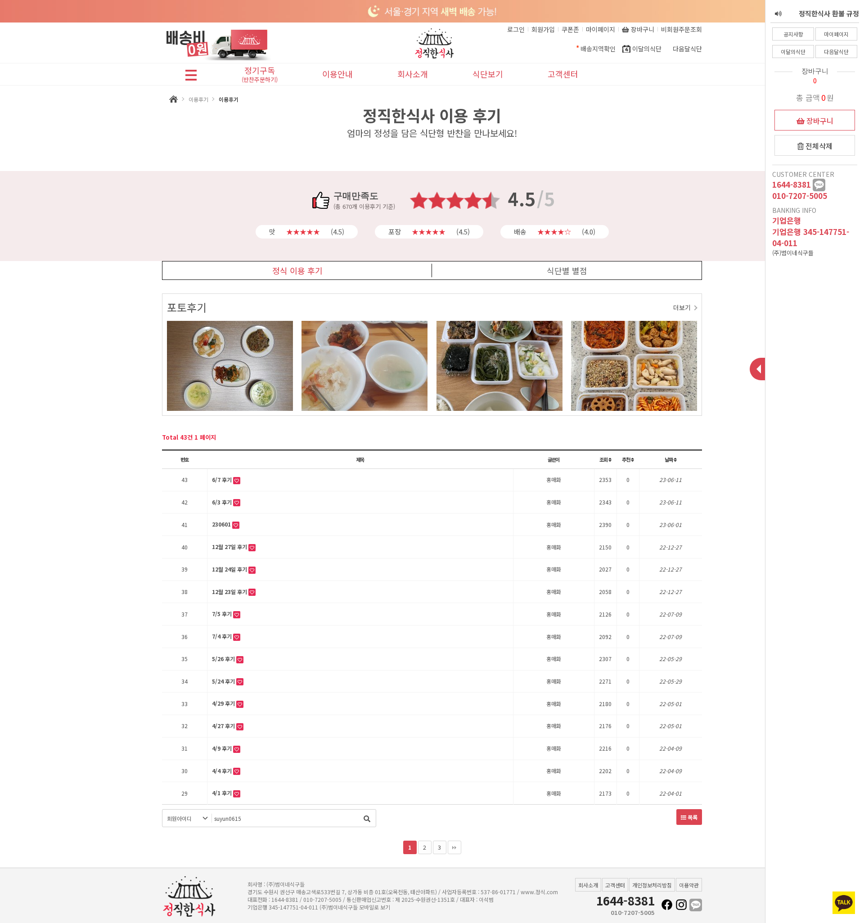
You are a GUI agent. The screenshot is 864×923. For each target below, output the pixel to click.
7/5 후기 (222, 613)
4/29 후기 (224, 703)
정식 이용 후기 (297, 270)
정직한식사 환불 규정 (829, 13)
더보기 (682, 307)
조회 (603, 459)
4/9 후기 (222, 748)
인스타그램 (681, 905)
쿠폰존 (570, 29)
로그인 (516, 29)
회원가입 (543, 29)
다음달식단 (836, 51)
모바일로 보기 (374, 907)
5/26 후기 (224, 658)
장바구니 (819, 120)
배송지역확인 (598, 48)
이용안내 (337, 74)
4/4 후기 (222, 770)
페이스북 (667, 905)
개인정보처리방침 (652, 885)
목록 (692, 817)
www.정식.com (539, 892)
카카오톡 (695, 905)
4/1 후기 (222, 793)
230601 (222, 524)
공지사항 (793, 34)
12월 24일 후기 (230, 569)
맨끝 (454, 847)
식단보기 (487, 74)
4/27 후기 (224, 725)
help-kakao (819, 185)
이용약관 (689, 885)
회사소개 (412, 74)
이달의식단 (793, 51)
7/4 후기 (222, 636)
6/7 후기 (222, 479)
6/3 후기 (222, 502)
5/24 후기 (224, 681)
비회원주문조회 (681, 29)
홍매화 (553, 479)
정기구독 (260, 75)
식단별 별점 (567, 270)
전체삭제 (818, 145)
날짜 (669, 459)
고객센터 (563, 74)
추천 (626, 459)
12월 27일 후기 (230, 546)
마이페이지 (836, 34)
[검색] (367, 818)
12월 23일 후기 (230, 591)
